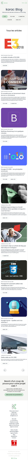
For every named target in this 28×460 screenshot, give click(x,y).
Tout (5, 16)
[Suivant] (23, 370)
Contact (14, 438)
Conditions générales (14, 456)
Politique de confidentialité (14, 453)
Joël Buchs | (3, 205)
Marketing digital (14, 431)
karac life (18, 19)
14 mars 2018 (10, 318)
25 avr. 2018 (8, 205)
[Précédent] (5, 370)
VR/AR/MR (9, 19)
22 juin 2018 (10, 55)
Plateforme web (14, 422)
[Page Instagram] (14, 458)
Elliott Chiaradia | (4, 55)
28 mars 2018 (10, 281)
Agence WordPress (14, 425)
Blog (14, 434)
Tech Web (12, 16)
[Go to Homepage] (4, 1)
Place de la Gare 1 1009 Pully (14, 411)
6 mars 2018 (8, 355)
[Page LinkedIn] (16, 458)
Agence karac (14, 433)
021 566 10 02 (14, 414)
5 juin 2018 (10, 91)
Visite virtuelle (14, 430)
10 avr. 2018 (8, 243)
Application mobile (14, 423)
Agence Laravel (14, 427)
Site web (14, 419)
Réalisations (14, 436)
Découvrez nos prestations (14, 394)
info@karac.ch (14, 415)
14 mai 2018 (10, 167)
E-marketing (22, 16)
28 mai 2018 (10, 129)
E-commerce (14, 420)
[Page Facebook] (12, 458)
